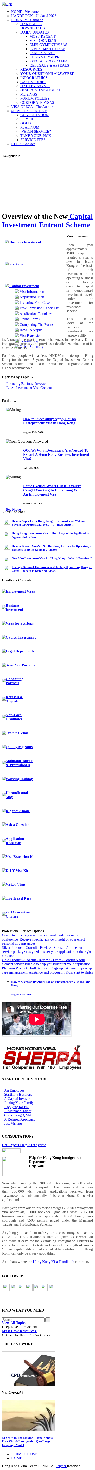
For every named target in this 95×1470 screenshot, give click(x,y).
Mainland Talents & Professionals (19, 763)
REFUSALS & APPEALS (49, 65)
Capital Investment (24, 286)
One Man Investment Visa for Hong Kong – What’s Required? (52, 558)
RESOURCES (31, 69)
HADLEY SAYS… (35, 86)
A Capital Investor (17, 1099)
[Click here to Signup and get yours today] (47, 1368)
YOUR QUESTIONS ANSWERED (47, 74)
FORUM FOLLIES (35, 98)
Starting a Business (18, 1094)
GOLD (25, 123)
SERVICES (29, 111)
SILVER (26, 119)
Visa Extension (31, 336)
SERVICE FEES (32, 140)
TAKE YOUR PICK (35, 136)
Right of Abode (18, 811)
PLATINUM (29, 127)
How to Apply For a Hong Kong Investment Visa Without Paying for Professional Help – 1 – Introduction (49, 522)
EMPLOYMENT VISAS (48, 45)
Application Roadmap (15, 841)
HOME (25, 12)
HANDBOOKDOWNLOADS (32, 26)
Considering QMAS (19, 1115)
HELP (23, 144)
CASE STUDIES (33, 82)
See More (14, 509)
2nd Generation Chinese (18, 914)
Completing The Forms (36, 325)
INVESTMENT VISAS (47, 49)
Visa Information (32, 291)
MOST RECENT (43, 36)
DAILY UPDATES (34, 32)
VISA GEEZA (32, 107)
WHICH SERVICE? (35, 131)
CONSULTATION (34, 115)
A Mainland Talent (17, 1111)
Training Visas (17, 733)
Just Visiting (13, 1123)
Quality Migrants (19, 747)
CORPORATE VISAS (37, 102)
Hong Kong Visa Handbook (53, 1262)
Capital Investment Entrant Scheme (47, 220)
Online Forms (30, 319)
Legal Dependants (20, 651)
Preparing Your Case (35, 302)
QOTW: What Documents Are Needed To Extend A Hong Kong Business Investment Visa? (56, 454)
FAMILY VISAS (42, 53)
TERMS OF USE (24, 1454)
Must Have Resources (19, 1331)
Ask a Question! (18, 825)
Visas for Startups (20, 623)
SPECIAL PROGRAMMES (51, 61)
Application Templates (36, 313)
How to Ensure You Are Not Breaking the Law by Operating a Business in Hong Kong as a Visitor (52, 547)
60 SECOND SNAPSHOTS (41, 90)
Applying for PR (16, 1107)
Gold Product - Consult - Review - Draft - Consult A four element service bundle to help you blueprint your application (46, 962)
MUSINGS (28, 94)
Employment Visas (20, 591)
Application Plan (32, 297)
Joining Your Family (19, 1103)
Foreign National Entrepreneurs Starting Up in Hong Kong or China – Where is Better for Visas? (52, 568)
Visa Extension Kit (20, 857)
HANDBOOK (33, 16)
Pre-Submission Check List (39, 308)
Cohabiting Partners (14, 681)
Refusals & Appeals (14, 699)
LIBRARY (27, 20)
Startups (16, 264)
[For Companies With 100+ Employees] (42, 1068)
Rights (61, 1466)
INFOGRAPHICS (34, 78)
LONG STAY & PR (44, 57)
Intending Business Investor (26, 384)
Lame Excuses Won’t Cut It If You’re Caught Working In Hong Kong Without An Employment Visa (55, 490)
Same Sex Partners (20, 665)
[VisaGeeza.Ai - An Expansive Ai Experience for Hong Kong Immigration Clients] (47, 1415)
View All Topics (14, 1323)
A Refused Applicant (19, 1119)
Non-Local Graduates (14, 717)
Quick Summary (32, 347)
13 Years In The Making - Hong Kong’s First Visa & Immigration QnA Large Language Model (27, 1441)
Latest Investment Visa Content (29, 388)
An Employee (14, 1090)
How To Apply (31, 330)
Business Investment (25, 242)
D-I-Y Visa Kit (17, 871)
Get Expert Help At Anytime (24, 1145)
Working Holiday (19, 779)
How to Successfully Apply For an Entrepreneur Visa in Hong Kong (49, 421)
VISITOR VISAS (43, 40)
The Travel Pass (18, 898)
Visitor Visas (15, 884)
